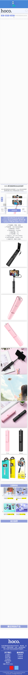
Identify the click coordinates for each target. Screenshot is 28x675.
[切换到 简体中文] (15, 4)
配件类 (7, 15)
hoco (23, 211)
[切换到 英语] (14, 2)
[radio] (16, 196)
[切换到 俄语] (13, 6)
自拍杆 (12, 15)
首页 (2, 15)
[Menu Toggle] (26, 10)
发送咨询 (14, 210)
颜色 (2, 199)
